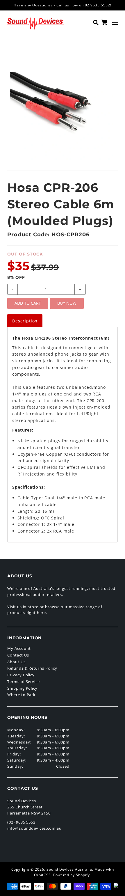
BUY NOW (66, 303)
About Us (16, 661)
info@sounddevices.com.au (34, 828)
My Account (19, 648)
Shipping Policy (22, 688)
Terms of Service (23, 681)
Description (25, 321)
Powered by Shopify (71, 874)
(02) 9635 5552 (21, 822)
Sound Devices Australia (69, 869)
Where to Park (21, 694)
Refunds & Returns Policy (32, 668)
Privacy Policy (21, 674)
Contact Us (18, 655)
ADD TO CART (28, 303)
